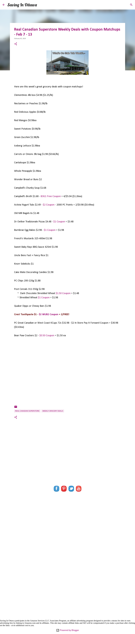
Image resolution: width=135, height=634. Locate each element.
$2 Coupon (48, 205)
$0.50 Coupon (46, 335)
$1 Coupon (59, 221)
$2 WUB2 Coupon (48, 314)
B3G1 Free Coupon (51, 196)
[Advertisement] (67, 458)
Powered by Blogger (69, 630)
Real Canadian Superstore (27, 411)
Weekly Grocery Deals (52, 411)
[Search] (40, 5)
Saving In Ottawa (22, 4)
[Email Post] (15, 408)
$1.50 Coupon (63, 293)
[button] (15, 44)
